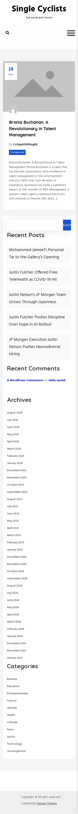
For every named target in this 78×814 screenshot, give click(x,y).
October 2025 (15, 485)
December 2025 (16, 470)
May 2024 (13, 607)
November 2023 (16, 650)
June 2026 (13, 427)
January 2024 (15, 636)
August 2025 (14, 499)
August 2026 (14, 413)
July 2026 (12, 420)
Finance (12, 700)
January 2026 (15, 463)
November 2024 (16, 564)
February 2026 (15, 456)
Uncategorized (17, 152)
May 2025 (13, 521)
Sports (11, 737)
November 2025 (16, 477)
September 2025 (17, 492)
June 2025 (13, 513)
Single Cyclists (39, 9)
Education (13, 686)
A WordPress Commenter (25, 380)
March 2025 (14, 535)
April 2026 (13, 441)
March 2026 (14, 449)
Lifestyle (12, 722)
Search (67, 225)
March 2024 (14, 622)
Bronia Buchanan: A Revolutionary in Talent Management (32, 128)
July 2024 (12, 593)
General (12, 708)
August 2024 (14, 586)
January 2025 (15, 549)
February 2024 (15, 629)
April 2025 (13, 528)
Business (12, 679)
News (10, 729)
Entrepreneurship (17, 693)
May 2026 (13, 434)
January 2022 (15, 658)
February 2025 (15, 542)
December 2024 (16, 557)
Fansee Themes (47, 803)
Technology (14, 744)
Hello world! (57, 380)
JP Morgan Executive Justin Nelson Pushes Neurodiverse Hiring (34, 346)
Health (11, 715)
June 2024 (13, 600)
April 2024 (13, 614)
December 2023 (16, 643)
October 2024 (15, 571)
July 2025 (12, 506)
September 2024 (17, 578)
